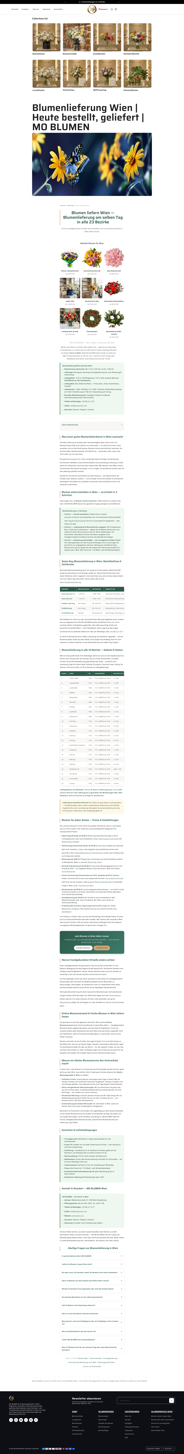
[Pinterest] (36, 1420)
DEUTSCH (168, 1449)
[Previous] (65, 2)
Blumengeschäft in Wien (76, 459)
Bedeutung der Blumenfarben (91, 853)
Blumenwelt (70, 205)
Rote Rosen (102, 846)
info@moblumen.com (78, 406)
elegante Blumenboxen (77, 521)
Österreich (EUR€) (153, 1449)
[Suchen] (112, 9)
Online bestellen (95, 1358)
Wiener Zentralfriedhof (104, 882)
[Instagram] (16, 1420)
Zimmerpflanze (115, 995)
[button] (92, 425)
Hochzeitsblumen (68, 872)
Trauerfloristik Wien (85, 886)
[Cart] (116, 9)
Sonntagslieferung (110, 1358)
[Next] (118, 2)
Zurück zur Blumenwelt (92, 1366)
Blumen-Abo (95, 909)
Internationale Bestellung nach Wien (82, 1362)
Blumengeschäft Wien (106, 1362)
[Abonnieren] (171, 1400)
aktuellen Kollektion (72, 517)
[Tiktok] (26, 1420)
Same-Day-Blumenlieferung (70, 582)
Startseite (63, 205)
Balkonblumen (65, 1002)
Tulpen (81, 849)
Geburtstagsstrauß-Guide (108, 839)
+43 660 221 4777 (88, 401)
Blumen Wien (83, 1358)
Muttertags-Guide (94, 862)
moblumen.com (78, 1216)
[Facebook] (11, 1420)
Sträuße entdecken (83, 948)
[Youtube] (21, 1420)
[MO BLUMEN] (92, 9)
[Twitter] (31, 1420)
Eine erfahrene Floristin (114, 878)
